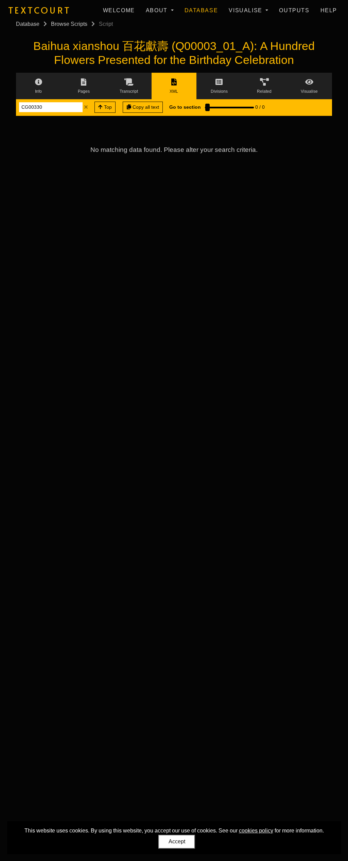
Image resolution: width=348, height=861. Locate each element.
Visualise (246, 10)
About (158, 10)
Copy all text (145, 107)
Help (328, 10)
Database (201, 10)
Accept (177, 841)
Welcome (119, 10)
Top (107, 107)
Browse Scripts (69, 24)
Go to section (185, 107)
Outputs (294, 10)
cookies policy (256, 830)
